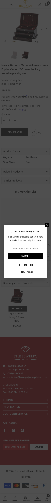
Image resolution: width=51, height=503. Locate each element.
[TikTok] (31, 265)
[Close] (47, 225)
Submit (25, 255)
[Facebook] (20, 265)
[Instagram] (25, 265)
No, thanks (27, 272)
